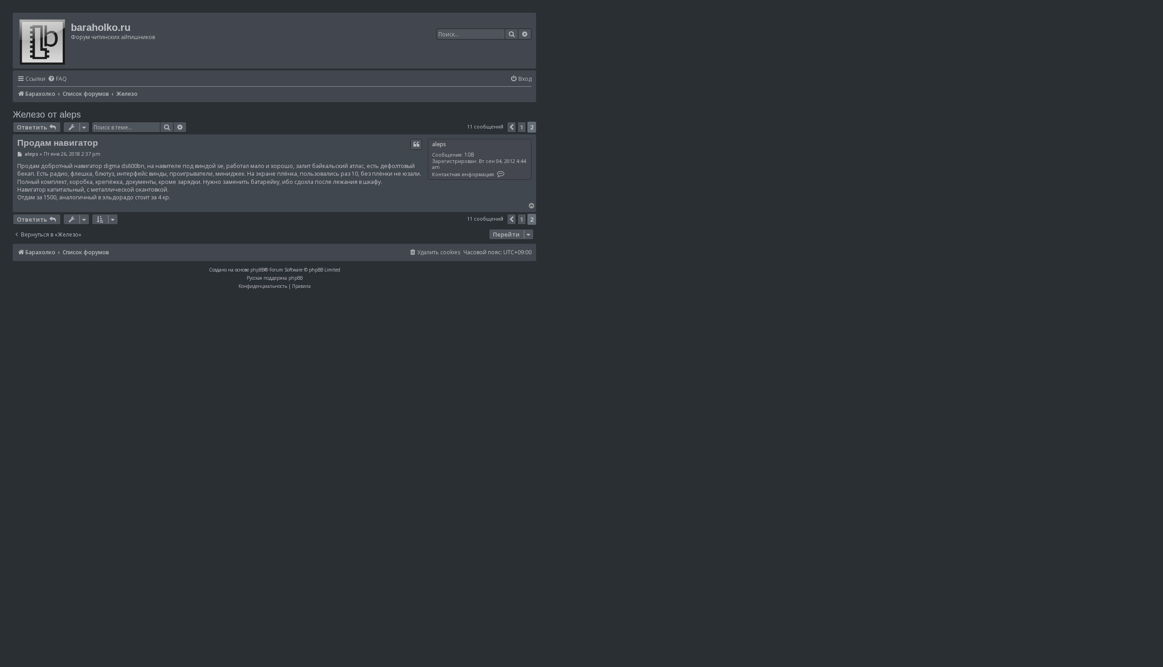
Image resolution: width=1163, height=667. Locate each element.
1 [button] (521, 127)
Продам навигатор (57, 143)
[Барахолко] (43, 40)
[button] (511, 127)
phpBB (257, 270)
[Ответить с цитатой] (416, 144)
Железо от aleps (47, 114)
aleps (439, 144)
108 (469, 155)
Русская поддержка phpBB (275, 278)
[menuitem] (57, 79)
